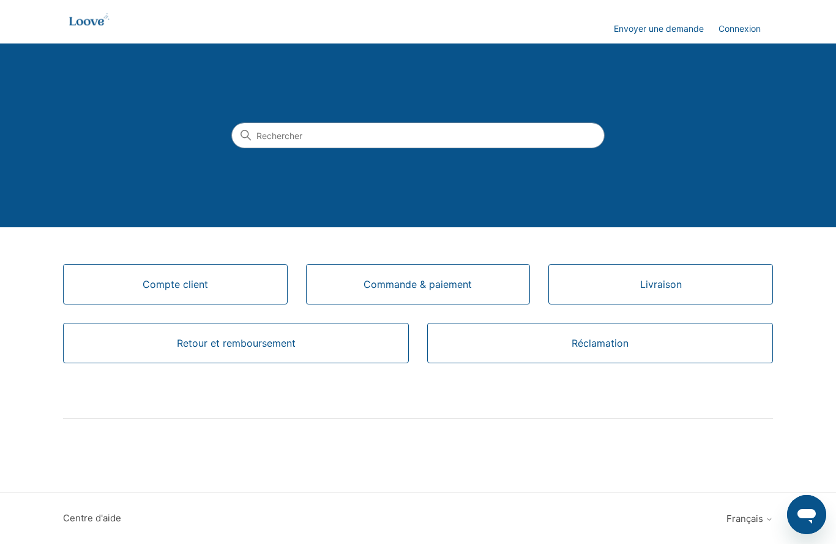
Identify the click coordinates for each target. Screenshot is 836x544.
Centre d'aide (92, 518)
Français (746, 518)
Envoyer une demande (659, 28)
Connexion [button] (739, 28)
